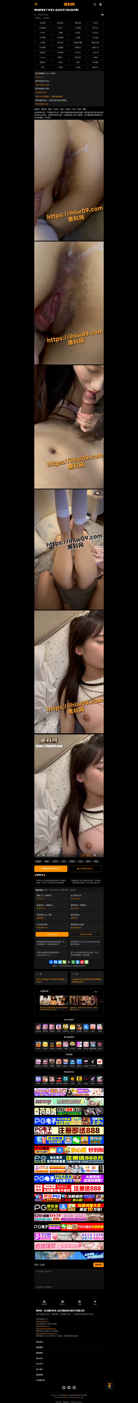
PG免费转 (60, 38)
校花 (63, 861)
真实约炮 (60, 23)
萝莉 (88, 861)
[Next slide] (101, 1001)
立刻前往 (74, 918)
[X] (69, 962)
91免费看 (42, 47)
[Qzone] (78, 962)
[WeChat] (64, 962)
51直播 (77, 38)
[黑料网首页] (69, 4)
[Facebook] (55, 962)
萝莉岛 (60, 57)
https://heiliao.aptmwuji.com (46, 1333)
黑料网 (64, 1395)
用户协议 (58, 1402)
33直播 (42, 42)
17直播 (60, 33)
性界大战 (60, 42)
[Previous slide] (37, 1001)
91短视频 (60, 52)
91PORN (78, 52)
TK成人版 (95, 52)
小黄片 (78, 62)
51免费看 (60, 47)
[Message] (86, 962)
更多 (95, 992)
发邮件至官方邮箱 (86, 934)
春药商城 (78, 23)
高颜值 (38, 861)
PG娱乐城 (42, 28)
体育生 (72, 861)
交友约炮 (43, 23)
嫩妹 (46, 861)
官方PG (60, 28)
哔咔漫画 (95, 62)
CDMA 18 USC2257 (76, 1402)
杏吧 (42, 67)
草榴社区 (43, 62)
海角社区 (43, 52)
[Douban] (73, 962)
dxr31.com (75, 908)
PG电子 (42, 33)
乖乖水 (95, 23)
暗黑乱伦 (78, 47)
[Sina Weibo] (82, 962)
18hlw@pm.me (41, 104)
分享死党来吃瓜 (86, 869)
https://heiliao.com (42, 85)
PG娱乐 (77, 33)
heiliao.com (75, 898)
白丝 (80, 861)
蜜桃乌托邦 (95, 42)
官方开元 (95, 28)
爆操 (95, 861)
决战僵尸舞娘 (77, 42)
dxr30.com (41, 908)
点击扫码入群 (76, 928)
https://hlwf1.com (42, 1321)
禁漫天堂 (78, 57)
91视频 (60, 67)
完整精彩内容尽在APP (51, 869)
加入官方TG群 (52, 934)
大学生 (55, 861)
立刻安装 (40, 918)
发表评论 (98, 1265)
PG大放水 (95, 38)
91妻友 (95, 57)
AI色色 (60, 62)
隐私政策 (66, 1402)
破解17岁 (95, 47)
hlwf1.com (39, 77)
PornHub (43, 57)
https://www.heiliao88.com (46, 1329)
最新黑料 (46, 18)
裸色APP (95, 67)
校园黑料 (38, 18)
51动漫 (77, 67)
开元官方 (95, 33)
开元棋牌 (78, 28)
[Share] (51, 962)
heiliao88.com (41, 92)
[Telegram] (60, 962)
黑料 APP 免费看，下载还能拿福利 (49, 96)
